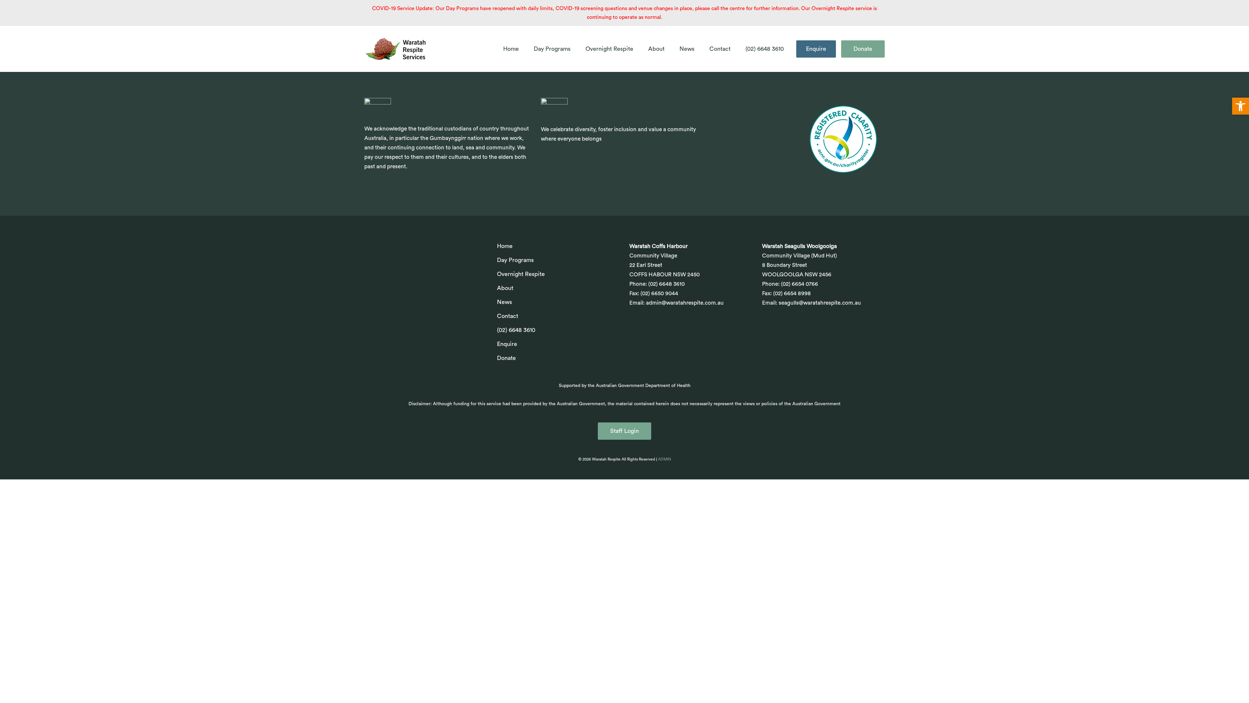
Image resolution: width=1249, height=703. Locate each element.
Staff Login (624, 431)
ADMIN (664, 459)
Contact (720, 49)
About (656, 49)
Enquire (816, 49)
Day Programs (552, 49)
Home (511, 49)
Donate (862, 49)
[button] (1240, 106)
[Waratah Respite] (396, 48)
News (686, 49)
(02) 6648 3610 (764, 49)
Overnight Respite (609, 49)
